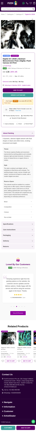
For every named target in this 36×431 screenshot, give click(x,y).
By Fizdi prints (4, 351)
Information (9, 407)
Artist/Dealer (10, 416)
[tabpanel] (18, 288)
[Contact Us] (27, 3)
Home (3, 14)
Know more (18, 110)
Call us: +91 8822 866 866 (12, 390)
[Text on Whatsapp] (23, 3)
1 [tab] (11, 306)
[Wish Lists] (30, 3)
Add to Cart (18, 90)
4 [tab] (19, 306)
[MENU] (2, 3)
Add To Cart (11, 361)
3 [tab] (16, 306)
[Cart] (34, 3)
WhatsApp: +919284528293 (12, 393)
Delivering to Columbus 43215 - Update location (17, 85)
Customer (8, 411)
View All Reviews (18, 313)
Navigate (8, 402)
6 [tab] (24, 306)
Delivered (6, 81)
